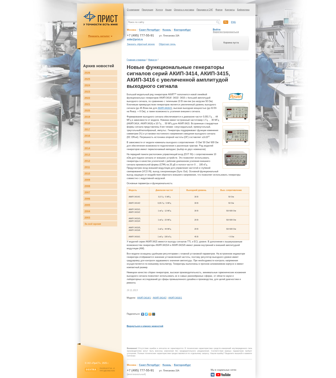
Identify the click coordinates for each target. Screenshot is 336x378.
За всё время (93, 224)
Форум (218, 9)
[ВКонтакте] (143, 314)
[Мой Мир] (154, 314)
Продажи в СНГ (205, 9)
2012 (87, 161)
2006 (87, 198)
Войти (216, 29)
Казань (167, 29)
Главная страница (136, 59)
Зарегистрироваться (226, 31)
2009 (87, 179)
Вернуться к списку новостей (145, 326)
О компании (133, 9)
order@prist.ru (135, 39)
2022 (87, 98)
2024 (87, 85)
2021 (87, 104)
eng (233, 22)
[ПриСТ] (100, 25)
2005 (87, 205)
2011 (87, 167)
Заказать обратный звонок (141, 44)
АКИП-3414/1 (144, 297)
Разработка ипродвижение (100, 370)
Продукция (147, 9)
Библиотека (243, 9)
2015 (87, 142)
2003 (87, 217)
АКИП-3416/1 (164, 108)
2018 (87, 123)
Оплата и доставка (184, 9)
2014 (87, 148)
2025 (87, 79)
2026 (87, 72)
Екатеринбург (182, 29)
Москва (131, 29)
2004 (87, 211)
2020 (87, 110)
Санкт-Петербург (149, 29)
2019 (87, 116)
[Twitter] (146, 314)
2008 (87, 186)
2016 (87, 135)
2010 (87, 173)
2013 (87, 154)
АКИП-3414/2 (159, 297)
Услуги (159, 9)
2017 (87, 129)
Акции (168, 9)
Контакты (230, 9)
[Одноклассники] (150, 314)
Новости (152, 59)
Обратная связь (167, 44)
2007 (87, 192)
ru (225, 22)
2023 (87, 91)
